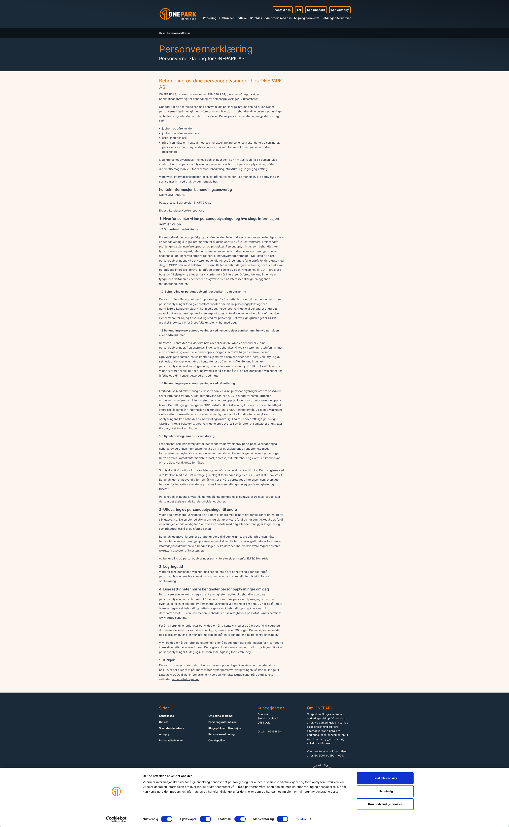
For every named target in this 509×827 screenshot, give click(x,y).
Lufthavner (226, 18)
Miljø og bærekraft (306, 18)
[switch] (205, 819)
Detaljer (300, 819)
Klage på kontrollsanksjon (224, 728)
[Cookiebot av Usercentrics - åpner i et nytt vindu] (116, 819)
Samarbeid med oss (278, 18)
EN (299, 10)
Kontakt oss (283, 10)
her (215, 181)
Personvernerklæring (221, 734)
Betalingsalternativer (336, 18)
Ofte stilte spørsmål (220, 715)
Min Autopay (340, 10)
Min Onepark (316, 10)
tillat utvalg (385, 791)
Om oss (163, 722)
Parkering (210, 18)
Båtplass (256, 18)
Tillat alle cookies (385, 778)
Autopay (164, 734)
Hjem (162, 33)
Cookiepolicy (216, 740)
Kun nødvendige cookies (385, 804)
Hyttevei (242, 18)
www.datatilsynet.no (172, 617)
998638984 (275, 731)
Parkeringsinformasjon (222, 722)
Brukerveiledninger (171, 740)
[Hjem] (178, 14)
